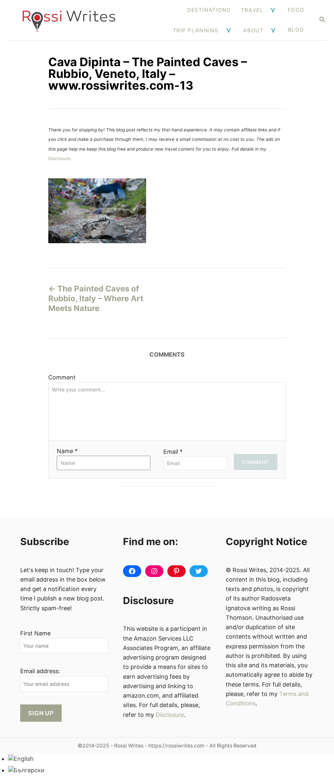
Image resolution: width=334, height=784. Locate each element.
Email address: (40, 671)
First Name (35, 633)
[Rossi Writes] (69, 20)
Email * (173, 451)
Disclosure (59, 158)
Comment (62, 377)
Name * (67, 451)
